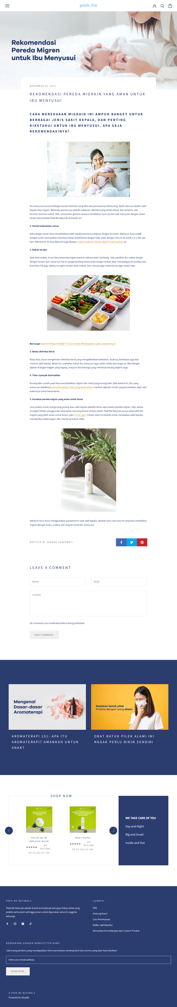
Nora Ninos (83, 837)
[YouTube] (23, 924)
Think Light (80, 415)
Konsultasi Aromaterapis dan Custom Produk (116, 931)
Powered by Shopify (19, 997)
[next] (113, 830)
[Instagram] (15, 924)
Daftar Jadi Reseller (103, 925)
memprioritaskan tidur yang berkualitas (71, 387)
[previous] (9, 830)
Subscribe (18, 971)
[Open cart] (170, 6)
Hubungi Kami (100, 913)
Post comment (44, 635)
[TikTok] (30, 924)
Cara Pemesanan (101, 919)
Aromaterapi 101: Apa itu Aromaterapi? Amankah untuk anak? (45, 742)
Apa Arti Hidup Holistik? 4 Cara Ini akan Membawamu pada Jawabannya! (78, 344)
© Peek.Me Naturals (22, 993)
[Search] (162, 6)
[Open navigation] (7, 5)
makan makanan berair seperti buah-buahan (100, 242)
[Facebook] (7, 924)
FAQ (95, 908)
